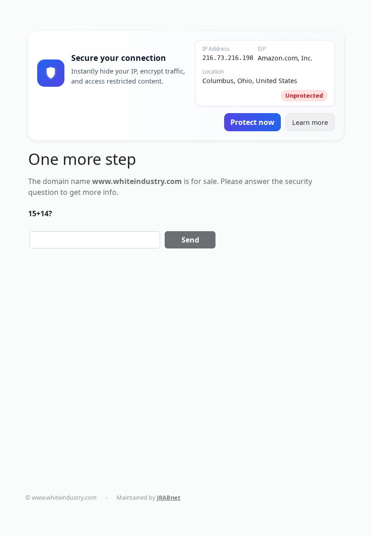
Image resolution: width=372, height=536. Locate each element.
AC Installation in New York (188, 506)
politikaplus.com (276, 497)
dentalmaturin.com (217, 497)
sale (210, 181)
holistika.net (325, 497)
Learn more (310, 122)
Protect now (252, 122)
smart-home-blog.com (111, 506)
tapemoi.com (52, 506)
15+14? (40, 213)
